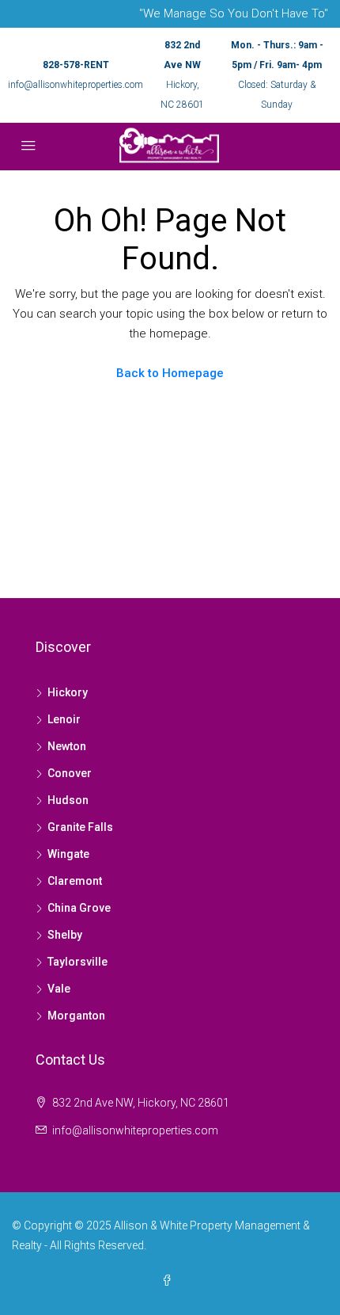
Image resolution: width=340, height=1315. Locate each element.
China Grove (79, 907)
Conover (69, 773)
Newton (66, 746)
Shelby (64, 934)
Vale (58, 988)
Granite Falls (80, 827)
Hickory (67, 692)
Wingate (68, 854)
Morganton (76, 1015)
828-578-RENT (76, 65)
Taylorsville (77, 961)
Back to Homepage (170, 373)
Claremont (74, 881)
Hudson (68, 800)
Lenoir (64, 719)
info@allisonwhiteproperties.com (75, 84)
